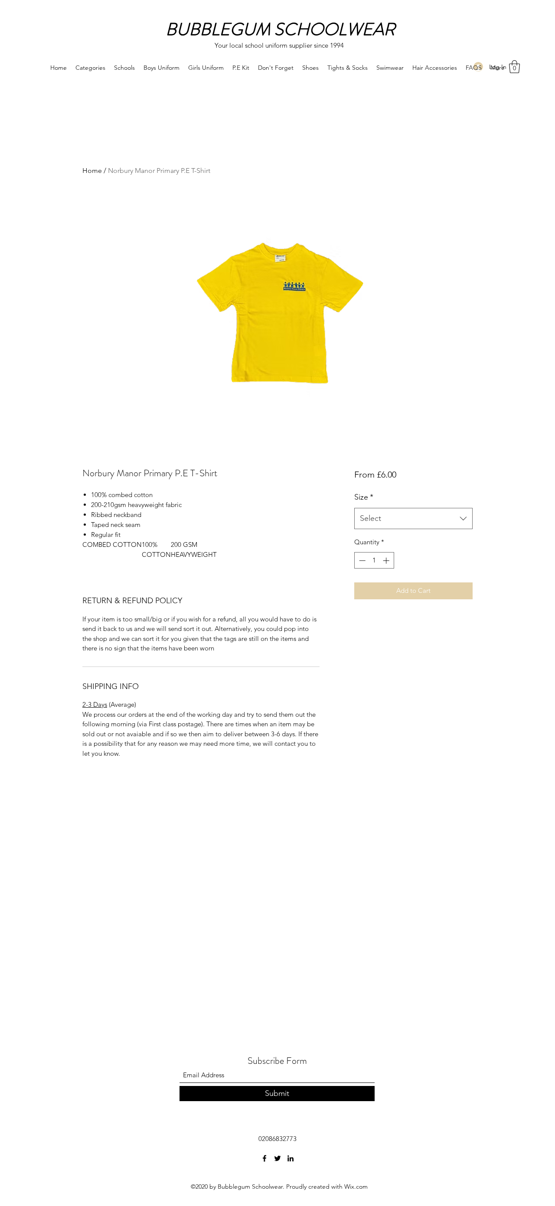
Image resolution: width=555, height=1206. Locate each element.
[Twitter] (277, 1158)
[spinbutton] (374, 561)
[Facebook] (264, 1158)
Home (92, 170)
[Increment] (387, 561)
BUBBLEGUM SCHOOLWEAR (280, 29)
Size (363, 497)
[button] (514, 66)
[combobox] (413, 519)
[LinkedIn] (290, 1158)
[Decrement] (361, 561)
